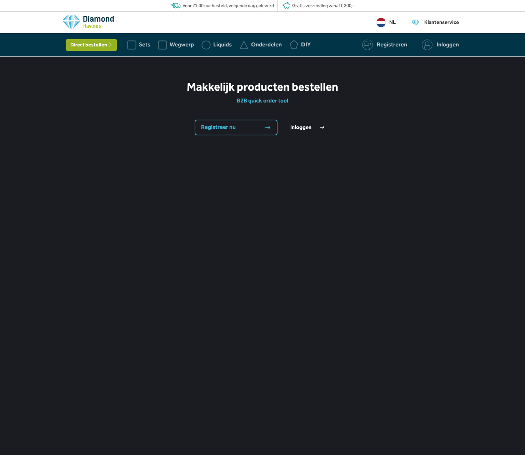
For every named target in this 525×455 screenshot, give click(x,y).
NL (392, 22)
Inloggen (301, 127)
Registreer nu (219, 127)
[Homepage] (88, 24)
